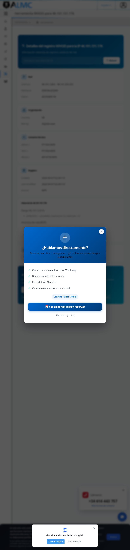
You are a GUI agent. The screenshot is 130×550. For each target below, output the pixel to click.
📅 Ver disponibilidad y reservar (65, 306)
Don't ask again (74, 541)
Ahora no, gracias (65, 315)
